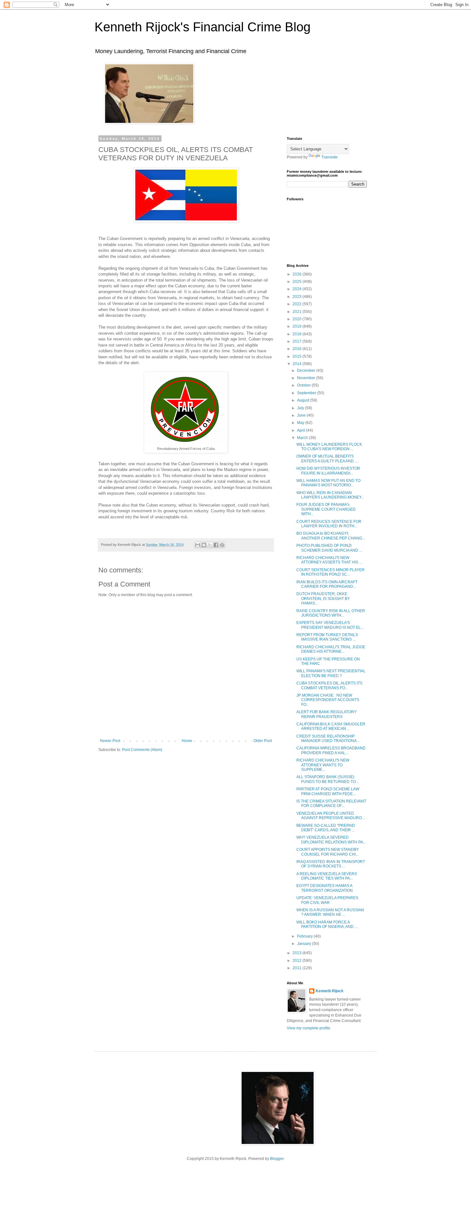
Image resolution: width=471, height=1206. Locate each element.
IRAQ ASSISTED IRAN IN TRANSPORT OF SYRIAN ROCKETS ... (330, 863)
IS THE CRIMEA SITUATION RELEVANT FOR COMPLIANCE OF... (331, 803)
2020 (297, 319)
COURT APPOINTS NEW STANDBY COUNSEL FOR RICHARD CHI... (327, 851)
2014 (297, 364)
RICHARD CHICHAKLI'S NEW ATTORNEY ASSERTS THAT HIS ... (329, 559)
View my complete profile (308, 1028)
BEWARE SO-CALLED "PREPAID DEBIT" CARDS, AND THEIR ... (325, 827)
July (301, 408)
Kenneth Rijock (329, 991)
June (302, 415)
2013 (297, 953)
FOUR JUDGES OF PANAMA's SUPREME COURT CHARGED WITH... (326, 509)
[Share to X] (210, 545)
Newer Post (110, 741)
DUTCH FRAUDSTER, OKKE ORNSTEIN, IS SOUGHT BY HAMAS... (323, 598)
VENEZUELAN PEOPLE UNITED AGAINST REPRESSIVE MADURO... (330, 815)
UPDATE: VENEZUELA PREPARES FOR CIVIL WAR (327, 900)
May (301, 422)
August (303, 400)
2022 (297, 304)
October (304, 385)
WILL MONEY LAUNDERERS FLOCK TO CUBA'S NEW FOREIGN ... (329, 446)
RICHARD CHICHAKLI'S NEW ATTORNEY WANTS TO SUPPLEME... (322, 765)
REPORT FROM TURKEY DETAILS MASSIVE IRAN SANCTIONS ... (327, 637)
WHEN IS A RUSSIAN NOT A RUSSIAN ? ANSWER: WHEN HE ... (330, 912)
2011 (297, 968)
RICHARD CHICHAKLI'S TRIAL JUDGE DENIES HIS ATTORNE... (330, 649)
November (306, 378)
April (301, 430)
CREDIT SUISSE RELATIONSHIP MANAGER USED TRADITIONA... (327, 738)
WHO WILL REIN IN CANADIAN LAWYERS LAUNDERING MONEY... (330, 495)
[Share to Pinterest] (222, 545)
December (306, 370)
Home (187, 741)
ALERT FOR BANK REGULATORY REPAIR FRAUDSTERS (326, 714)
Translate (329, 157)
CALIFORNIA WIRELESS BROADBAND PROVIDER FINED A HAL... (331, 750)
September (307, 393)
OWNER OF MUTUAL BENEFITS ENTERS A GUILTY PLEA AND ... (327, 458)
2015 (297, 356)
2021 (297, 311)
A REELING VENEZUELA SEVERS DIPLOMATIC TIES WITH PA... (326, 876)
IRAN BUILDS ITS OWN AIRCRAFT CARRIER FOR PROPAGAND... (327, 584)
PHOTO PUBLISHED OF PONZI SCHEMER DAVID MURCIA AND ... (329, 547)
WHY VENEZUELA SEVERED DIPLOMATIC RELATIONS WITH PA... (331, 839)
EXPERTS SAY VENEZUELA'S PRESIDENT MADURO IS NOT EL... (330, 624)
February (305, 936)
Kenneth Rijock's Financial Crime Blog (202, 27)
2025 (297, 281)
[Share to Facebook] (216, 545)
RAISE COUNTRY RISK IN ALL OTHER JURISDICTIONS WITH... (330, 613)
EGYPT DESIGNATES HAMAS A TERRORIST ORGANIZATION (324, 887)
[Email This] (197, 545)
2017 (297, 341)
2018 (297, 334)
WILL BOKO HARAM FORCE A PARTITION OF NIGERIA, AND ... (327, 924)
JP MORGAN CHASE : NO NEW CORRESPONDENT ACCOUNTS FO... (327, 700)
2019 (297, 326)
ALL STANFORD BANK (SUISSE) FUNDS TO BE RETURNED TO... (327, 779)
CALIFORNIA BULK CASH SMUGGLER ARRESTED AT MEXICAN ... (330, 726)
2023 (297, 296)
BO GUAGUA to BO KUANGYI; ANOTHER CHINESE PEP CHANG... (330, 535)
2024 (297, 289)
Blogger (277, 1158)
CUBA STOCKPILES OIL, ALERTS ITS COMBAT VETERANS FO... (329, 685)
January (304, 943)
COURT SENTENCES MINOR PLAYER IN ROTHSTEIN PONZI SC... (330, 572)
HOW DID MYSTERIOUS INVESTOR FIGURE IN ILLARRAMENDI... (328, 470)
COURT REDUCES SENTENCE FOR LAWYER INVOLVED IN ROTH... (328, 523)
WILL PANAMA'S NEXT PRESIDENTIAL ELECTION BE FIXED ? (331, 673)
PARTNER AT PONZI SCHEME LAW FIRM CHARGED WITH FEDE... (327, 791)
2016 (297, 349)
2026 (297, 274)
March (303, 437)
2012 (297, 960)
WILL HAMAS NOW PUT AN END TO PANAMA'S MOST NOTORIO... (328, 482)
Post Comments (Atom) (142, 749)
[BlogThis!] (204, 545)
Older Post (262, 741)
